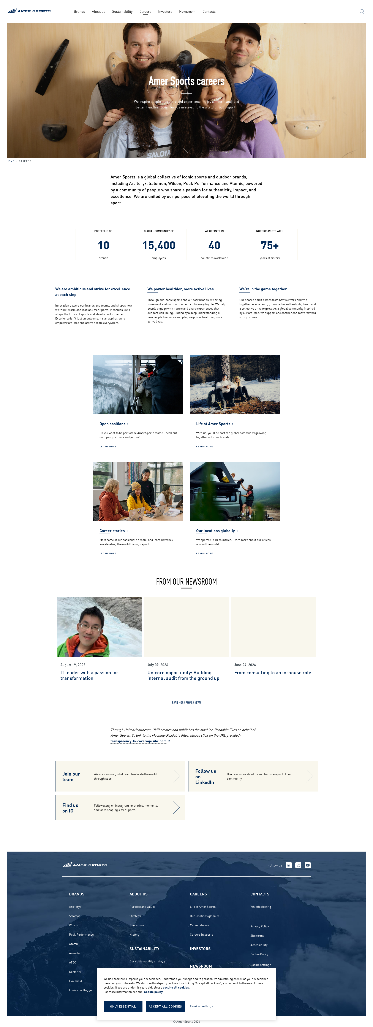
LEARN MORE (108, 446)
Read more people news (186, 702)
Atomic (74, 943)
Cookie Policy (259, 953)
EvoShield (75, 980)
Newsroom (187, 11)
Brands (79, 11)
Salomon (75, 915)
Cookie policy (153, 991)
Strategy (135, 915)
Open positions (112, 423)
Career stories (112, 530)
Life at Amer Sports (213, 423)
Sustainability (122, 11)
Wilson (73, 924)
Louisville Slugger (81, 989)
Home (10, 161)
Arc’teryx (75, 906)
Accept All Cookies (165, 1006)
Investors (165, 11)
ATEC (72, 962)
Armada (74, 952)
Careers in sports (201, 934)
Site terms (257, 935)
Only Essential (123, 1006)
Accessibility (258, 944)
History (134, 934)
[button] (362, 11)
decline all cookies (176, 987)
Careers (145, 11)
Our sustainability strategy (147, 961)
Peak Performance (81, 934)
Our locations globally (215, 530)
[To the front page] (29, 11)
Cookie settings (260, 964)
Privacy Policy (259, 926)
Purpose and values (142, 906)
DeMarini (75, 971)
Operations (137, 924)
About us (98, 11)
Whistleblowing (260, 906)
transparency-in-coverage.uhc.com (138, 740)
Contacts (209, 11)
